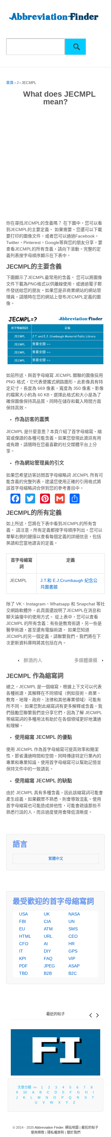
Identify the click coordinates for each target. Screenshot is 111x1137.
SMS (73, 928)
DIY (47, 951)
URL (48, 936)
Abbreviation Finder (49, 1127)
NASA (74, 914)
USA (23, 914)
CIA (47, 921)
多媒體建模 (85, 660)
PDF (23, 965)
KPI (22, 958)
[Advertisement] (55, 164)
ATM (48, 928)
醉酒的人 (33, 660)
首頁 (10, 83)
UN (71, 921)
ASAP (74, 965)
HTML (25, 936)
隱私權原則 (55, 1132)
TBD (23, 973)
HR (71, 943)
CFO (23, 943)
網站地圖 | (73, 1127)
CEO (73, 936)
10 (25, 1092)
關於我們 (73, 1132)
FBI (22, 921)
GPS (72, 951)
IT (21, 951)
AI (46, 943)
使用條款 (37, 1132)
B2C (72, 973)
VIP (71, 958)
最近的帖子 (55, 1014)
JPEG (49, 965)
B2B (48, 973)
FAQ (48, 958)
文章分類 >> (28, 1087)
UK (47, 914)
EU (22, 928)
